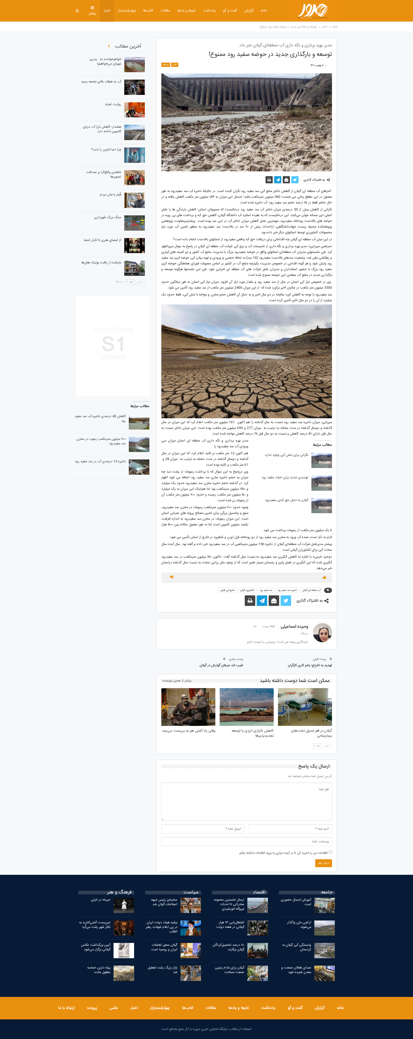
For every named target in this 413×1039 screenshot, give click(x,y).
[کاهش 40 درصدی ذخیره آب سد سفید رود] (139, 422)
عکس (113, 1008)
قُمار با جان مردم (110, 195)
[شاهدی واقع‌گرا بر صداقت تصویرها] (134, 177)
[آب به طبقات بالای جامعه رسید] (134, 87)
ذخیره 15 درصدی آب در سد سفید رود (100, 461)
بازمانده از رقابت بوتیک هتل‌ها (101, 263)
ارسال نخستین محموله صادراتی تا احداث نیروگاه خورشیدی (229, 904)
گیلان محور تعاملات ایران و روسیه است (164, 947)
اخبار (107, 11)
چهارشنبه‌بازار (127, 11)
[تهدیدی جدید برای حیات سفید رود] (321, 483)
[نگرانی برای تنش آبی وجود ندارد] (321, 460)
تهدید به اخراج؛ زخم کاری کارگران (310, 665)
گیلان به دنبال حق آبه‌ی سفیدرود (286, 500)
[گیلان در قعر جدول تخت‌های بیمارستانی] (305, 707)
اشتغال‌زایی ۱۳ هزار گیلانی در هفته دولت (230, 925)
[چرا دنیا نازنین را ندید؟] (134, 155)
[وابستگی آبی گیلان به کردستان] (324, 950)
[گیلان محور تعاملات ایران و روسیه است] (190, 950)
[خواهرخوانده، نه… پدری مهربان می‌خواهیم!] (134, 64)
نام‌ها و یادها (186, 11)
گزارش (249, 11)
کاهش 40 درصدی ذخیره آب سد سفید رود (100, 418)
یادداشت (209, 11)
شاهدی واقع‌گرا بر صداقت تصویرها (103, 174)
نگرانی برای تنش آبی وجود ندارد (286, 455)
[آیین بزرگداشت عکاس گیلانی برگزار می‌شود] (124, 950)
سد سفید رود (266, 590)
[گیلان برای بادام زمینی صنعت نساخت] (257, 973)
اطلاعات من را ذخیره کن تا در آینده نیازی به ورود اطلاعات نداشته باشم (283, 853)
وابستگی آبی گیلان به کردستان (296, 947)
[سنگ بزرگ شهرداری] (134, 223)
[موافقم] (324, 578)
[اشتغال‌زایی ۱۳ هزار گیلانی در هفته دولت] (257, 928)
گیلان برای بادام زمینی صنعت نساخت (229, 970)
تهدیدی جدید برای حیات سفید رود (285, 477)
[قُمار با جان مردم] (134, 200)
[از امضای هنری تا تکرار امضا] (134, 245)
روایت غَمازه (113, 104)
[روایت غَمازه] (134, 110)
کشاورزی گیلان (247, 590)
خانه (264, 11)
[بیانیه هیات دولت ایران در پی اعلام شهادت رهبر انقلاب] (190, 928)
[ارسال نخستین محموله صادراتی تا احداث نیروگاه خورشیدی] (257, 905)
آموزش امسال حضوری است (296, 902)
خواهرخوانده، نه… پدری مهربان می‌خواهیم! (105, 61)
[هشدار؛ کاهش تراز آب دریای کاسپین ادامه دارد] (134, 132)
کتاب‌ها (148, 11)
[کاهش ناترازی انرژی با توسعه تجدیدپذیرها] (247, 707)
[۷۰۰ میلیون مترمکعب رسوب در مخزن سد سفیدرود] (139, 444)
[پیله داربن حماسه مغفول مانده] (124, 973)
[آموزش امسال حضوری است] (324, 905)
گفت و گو (230, 11)
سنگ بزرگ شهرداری (107, 217)
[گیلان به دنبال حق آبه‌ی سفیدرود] (321, 505)
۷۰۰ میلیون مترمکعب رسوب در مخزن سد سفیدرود (101, 441)
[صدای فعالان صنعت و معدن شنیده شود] (324, 973)
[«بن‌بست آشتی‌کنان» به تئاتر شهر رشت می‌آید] (124, 928)
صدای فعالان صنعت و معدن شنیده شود (296, 970)
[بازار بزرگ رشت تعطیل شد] (190, 973)
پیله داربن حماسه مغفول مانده (98, 970)
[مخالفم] (171, 578)
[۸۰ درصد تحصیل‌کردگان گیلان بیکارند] (257, 950)
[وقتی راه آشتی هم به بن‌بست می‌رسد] (188, 707)
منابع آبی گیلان (227, 590)
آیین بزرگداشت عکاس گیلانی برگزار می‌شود (95, 947)
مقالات (165, 11)
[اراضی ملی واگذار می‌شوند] (324, 928)
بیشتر (93, 13)
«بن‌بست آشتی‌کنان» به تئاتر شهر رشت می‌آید (94, 925)
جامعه (166, 65)
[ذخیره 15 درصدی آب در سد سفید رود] (139, 467)
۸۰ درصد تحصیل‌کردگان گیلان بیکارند (228, 947)
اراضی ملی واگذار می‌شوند (299, 925)
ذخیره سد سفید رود (287, 590)
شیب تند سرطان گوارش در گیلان (221, 665)
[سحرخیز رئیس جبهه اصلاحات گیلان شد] (190, 905)
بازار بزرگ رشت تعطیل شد (162, 970)
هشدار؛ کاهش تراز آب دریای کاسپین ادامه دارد (102, 129)
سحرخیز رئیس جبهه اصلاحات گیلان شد (164, 902)
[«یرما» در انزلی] (124, 905)
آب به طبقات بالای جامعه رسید (101, 82)
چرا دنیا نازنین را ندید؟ (106, 149)
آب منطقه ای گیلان (311, 590)
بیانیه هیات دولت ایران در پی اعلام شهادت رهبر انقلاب (161, 927)
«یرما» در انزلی (100, 900)
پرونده (92, 1008)
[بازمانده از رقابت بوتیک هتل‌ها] (134, 268)
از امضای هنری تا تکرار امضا (102, 240)
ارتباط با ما (66, 1008)
